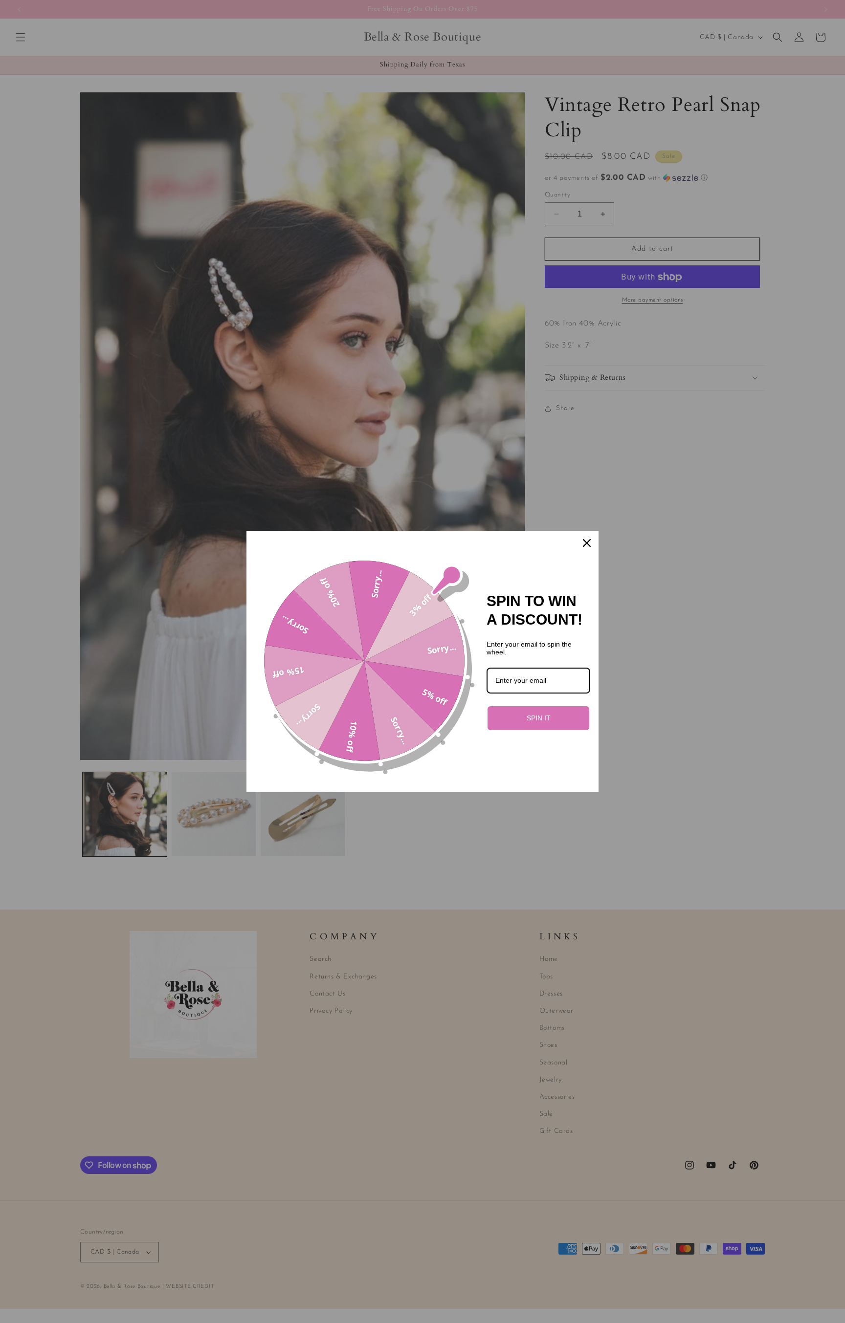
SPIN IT (539, 718)
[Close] (587, 543)
